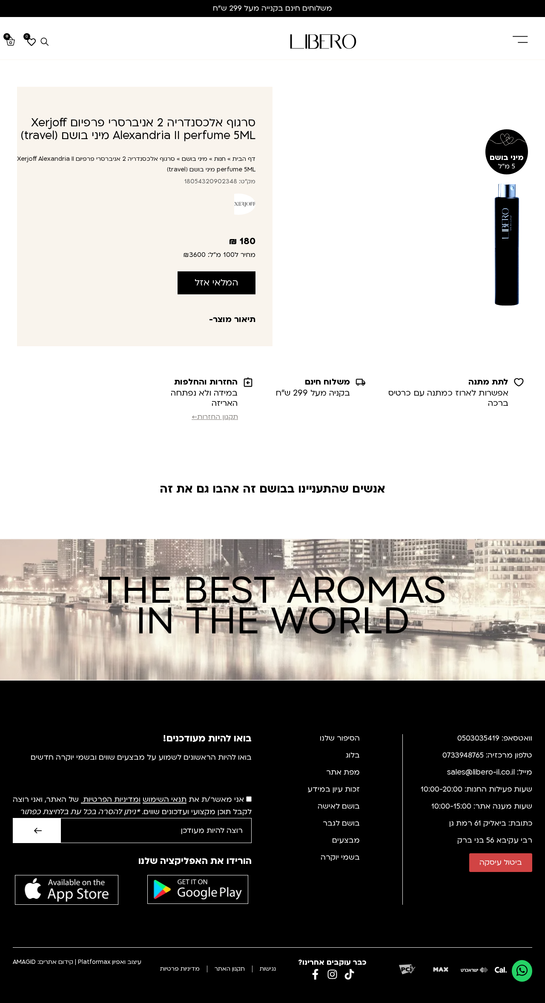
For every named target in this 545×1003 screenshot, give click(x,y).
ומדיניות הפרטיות (112, 800)
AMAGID (24, 962)
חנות (220, 159)
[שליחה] (36, 830)
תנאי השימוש (164, 800)
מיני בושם (194, 159)
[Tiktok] (349, 974)
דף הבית (243, 159)
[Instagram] (332, 974)
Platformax (94, 962)
